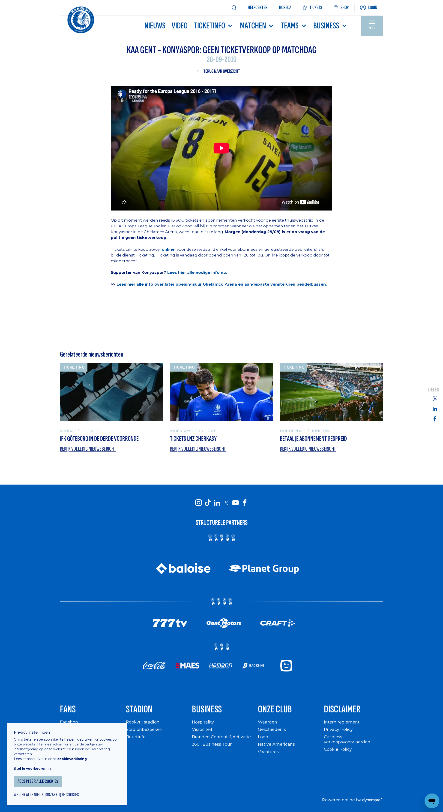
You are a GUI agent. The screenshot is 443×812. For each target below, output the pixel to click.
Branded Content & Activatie (221, 736)
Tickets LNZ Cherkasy (193, 439)
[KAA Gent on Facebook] (244, 503)
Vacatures (268, 751)
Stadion (139, 709)
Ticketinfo (209, 25)
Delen (433, 390)
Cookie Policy (338, 749)
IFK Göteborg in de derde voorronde (99, 439)
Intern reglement (341, 722)
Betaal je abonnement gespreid (313, 439)
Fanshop (69, 722)
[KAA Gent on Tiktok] (207, 503)
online (168, 249)
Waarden (267, 722)
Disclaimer (342, 709)
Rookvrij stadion (142, 722)
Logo (263, 736)
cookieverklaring (72, 759)
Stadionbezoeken (144, 729)
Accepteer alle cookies (38, 781)
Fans (68, 709)
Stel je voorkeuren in (32, 768)
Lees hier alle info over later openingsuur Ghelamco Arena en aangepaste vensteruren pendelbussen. (222, 284)
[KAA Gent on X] (226, 503)
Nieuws (154, 25)
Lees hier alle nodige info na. (197, 272)
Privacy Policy (338, 729)
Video (180, 25)
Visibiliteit (202, 729)
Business (326, 25)
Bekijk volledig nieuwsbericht (88, 449)
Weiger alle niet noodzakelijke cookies (46, 795)
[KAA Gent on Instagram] (198, 503)
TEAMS (290, 25)
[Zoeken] (234, 7)
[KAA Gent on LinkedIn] (217, 503)
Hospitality (203, 722)
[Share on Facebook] (434, 418)
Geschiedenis (272, 729)
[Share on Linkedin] (434, 408)
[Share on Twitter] (434, 398)
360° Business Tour (212, 744)
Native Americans (276, 744)
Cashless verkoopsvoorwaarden (347, 739)
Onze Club (275, 709)
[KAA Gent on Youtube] (235, 503)
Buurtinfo (136, 736)
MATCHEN (253, 25)
